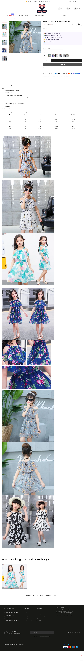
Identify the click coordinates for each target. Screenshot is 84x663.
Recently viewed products (52, 595)
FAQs (25, 614)
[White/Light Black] (64, 55)
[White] (67, 55)
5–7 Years (61, 76)
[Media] (38, 51)
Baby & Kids (12, 15)
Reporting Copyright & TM (29, 620)
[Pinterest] (7, 1)
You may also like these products (34, 595)
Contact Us (26, 616)
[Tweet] (78, 25)
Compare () (71, 1)
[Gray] (49, 55)
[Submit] (78, 15)
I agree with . (43, 636)
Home (7, 15)
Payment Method (27, 618)
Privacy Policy (39, 618)
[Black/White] (60, 55)
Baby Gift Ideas (20, 15)
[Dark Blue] (53, 55)
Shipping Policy (40, 614)
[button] (10, 37)
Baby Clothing (66, 76)
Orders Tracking (27, 612)
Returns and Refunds (41, 616)
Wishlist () (77, 1)
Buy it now (62, 64)
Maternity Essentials (39, 15)
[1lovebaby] (42, 8)
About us (38, 612)
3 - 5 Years (56, 76)
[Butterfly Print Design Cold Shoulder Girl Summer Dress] (25, 37)
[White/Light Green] (56, 55)
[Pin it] (81, 25)
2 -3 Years (52, 76)
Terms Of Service (40, 620)
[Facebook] (5, 1)
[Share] (76, 25)
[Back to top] (81, 658)
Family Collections (29, 15)
